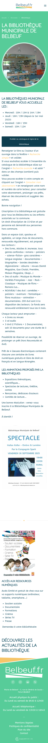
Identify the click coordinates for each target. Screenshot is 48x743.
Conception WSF (22, 738)
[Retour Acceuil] (24, 5)
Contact (24, 733)
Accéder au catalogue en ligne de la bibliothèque (24, 141)
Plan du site (24, 729)
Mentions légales (24, 722)
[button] (45, 5)
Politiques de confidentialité (24, 726)
